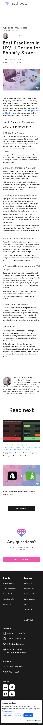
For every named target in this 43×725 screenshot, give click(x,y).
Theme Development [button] (9, 588)
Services (28, 578)
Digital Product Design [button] (31, 594)
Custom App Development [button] (11, 594)
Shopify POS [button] (7, 604)
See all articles (21, 508)
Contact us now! (21, 559)
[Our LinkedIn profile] (5, 687)
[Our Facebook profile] (5, 693)
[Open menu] (37, 3)
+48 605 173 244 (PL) (16, 633)
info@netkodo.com (16, 644)
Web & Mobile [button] (28, 583)
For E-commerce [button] (29, 615)
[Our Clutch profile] (12, 693)
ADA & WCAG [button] (28, 620)
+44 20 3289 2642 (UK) (17, 639)
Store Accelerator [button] (8, 583)
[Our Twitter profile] (12, 687)
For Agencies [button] (28, 609)
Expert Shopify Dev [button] (9, 599)
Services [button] (26, 604)
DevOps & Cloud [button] (29, 588)
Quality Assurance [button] (29, 599)
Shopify (6, 578)
